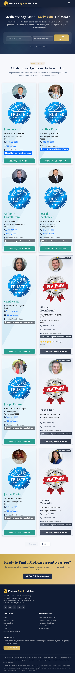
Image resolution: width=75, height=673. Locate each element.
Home (5, 617)
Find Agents (61, 38)
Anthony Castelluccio (12, 215)
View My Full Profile (18, 161)
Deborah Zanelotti (46, 501)
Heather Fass (48, 129)
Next (44, 544)
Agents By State (9, 620)
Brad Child (47, 410)
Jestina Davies (13, 494)
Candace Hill (12, 301)
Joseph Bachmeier (47, 215)
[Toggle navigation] (68, 3)
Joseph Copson (13, 404)
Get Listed (7, 626)
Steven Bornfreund (47, 308)
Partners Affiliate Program (12, 631)
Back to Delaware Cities (38, 47)
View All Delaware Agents (39, 576)
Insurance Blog (8, 623)
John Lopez (11, 129)
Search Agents (12, 648)
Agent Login (7, 629)
